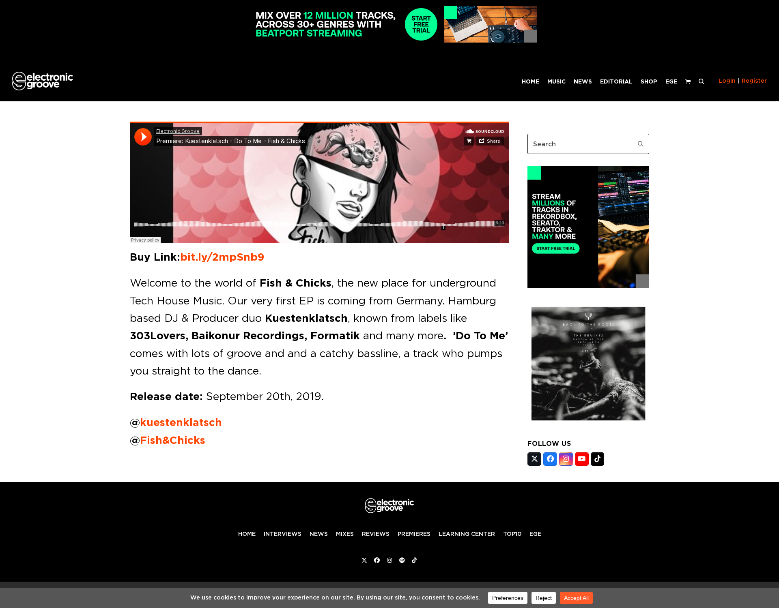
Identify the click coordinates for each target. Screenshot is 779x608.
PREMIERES (414, 533)
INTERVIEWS (282, 533)
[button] (701, 81)
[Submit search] (640, 144)
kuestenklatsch (181, 422)
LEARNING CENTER (467, 533)
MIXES (345, 533)
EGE (535, 533)
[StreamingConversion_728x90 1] (389, 40)
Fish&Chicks (172, 440)
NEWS (319, 533)
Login (727, 80)
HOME (247, 533)
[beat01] (588, 285)
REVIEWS (376, 533)
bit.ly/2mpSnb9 (222, 257)
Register (754, 80)
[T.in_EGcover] (588, 422)
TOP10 (512, 533)
